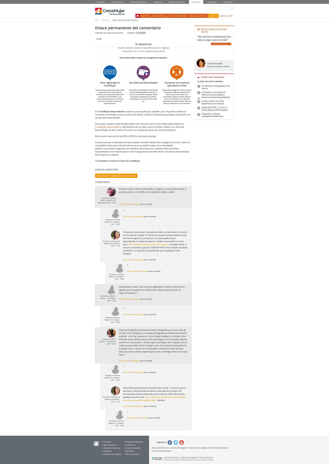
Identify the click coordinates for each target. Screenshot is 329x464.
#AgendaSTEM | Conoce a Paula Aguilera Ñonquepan (215, 108)
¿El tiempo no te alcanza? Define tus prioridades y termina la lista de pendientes (216, 94)
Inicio (137, 16)
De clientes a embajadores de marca (216, 87)
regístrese (116, 175)
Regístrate (213, 16)
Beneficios (130, 451)
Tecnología (140, 32)
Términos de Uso (205, 457)
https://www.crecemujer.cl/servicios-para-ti (148, 244)
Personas (107, 442)
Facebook (169, 442)
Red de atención (132, 454)
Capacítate (105, 20)
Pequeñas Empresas (111, 448)
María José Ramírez (115, 33)
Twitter (175, 442)
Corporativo (131, 445)
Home (96, 20)
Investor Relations (133, 448)
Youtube (181, 442)
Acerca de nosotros (171, 457)
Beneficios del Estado (218, 448)
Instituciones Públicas (112, 454)
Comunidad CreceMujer (178, 16)
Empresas (107, 451)
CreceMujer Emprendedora (108, 126)
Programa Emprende (134, 442)
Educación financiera (160, 448)
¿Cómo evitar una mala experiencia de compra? (213, 102)
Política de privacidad (189, 457)
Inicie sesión (102, 175)
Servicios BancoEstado (161, 451)
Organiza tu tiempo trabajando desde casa (212, 115)
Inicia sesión (228, 16)
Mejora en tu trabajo (198, 448)
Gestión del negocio (179, 448)
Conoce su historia (219, 44)
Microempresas (109, 445)
